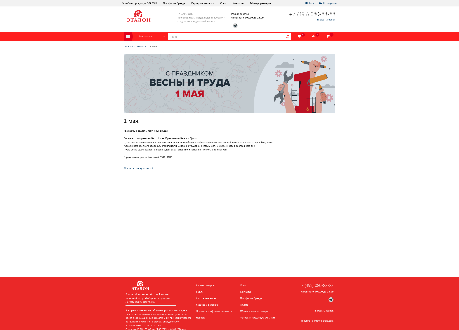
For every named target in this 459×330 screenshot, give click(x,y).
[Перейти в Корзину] (328, 36)
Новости (141, 46)
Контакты (238, 3)
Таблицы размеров (260, 3)
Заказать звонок (326, 19)
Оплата (244, 304)
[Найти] (287, 36)
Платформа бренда (174, 3)
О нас (223, 3)
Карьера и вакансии (202, 3)
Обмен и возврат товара (254, 311)
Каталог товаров (205, 285)
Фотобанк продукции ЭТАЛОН (139, 3)
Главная (128, 46)
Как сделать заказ (206, 298)
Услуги (199, 292)
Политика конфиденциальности (214, 311)
